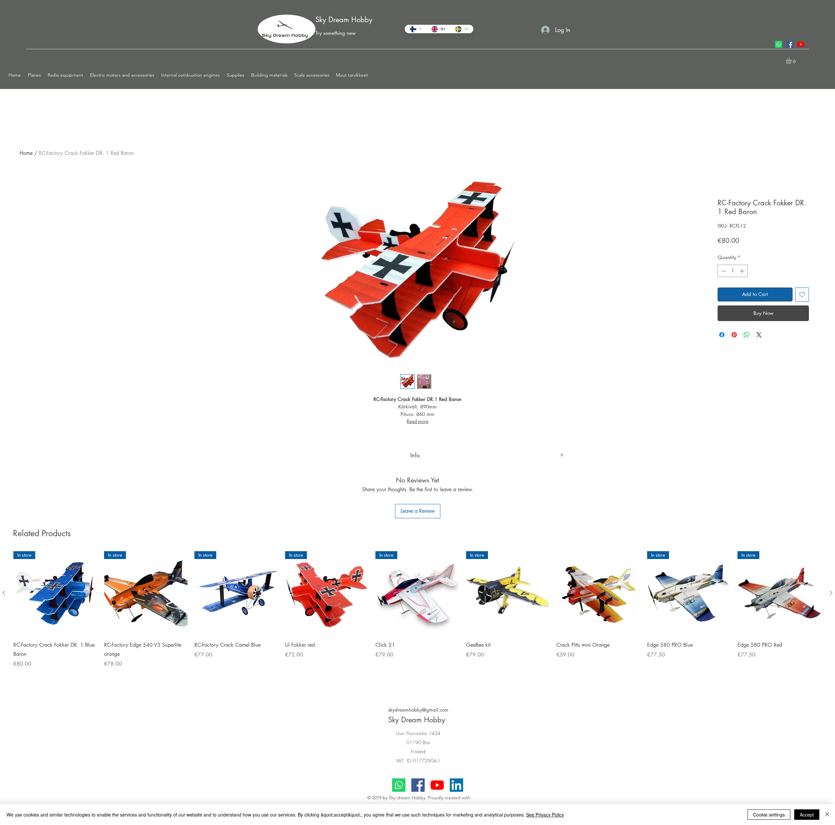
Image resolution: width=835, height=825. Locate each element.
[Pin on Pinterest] (734, 335)
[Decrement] (723, 271)
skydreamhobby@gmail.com (418, 710)
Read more (417, 421)
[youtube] (800, 44)
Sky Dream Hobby (343, 19)
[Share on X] (759, 335)
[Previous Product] (4, 593)
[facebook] (789, 44)
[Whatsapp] (778, 44)
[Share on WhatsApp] (747, 335)
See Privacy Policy (545, 814)
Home (26, 153)
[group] (417, 618)
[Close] (827, 814)
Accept (807, 814)
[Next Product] (831, 593)
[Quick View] (598, 593)
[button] (34, 75)
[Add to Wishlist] (802, 294)
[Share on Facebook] (722, 335)
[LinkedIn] (456, 785)
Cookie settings (769, 814)
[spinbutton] (732, 271)
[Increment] (742, 271)
